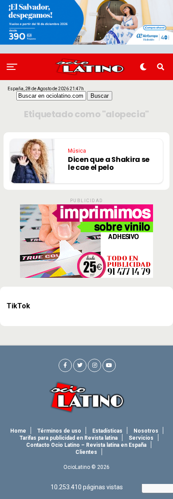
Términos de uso (59, 431)
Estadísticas (107, 431)
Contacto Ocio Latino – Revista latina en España (86, 445)
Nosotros (146, 431)
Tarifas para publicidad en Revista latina (69, 438)
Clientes (86, 452)
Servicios (141, 438)
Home (18, 431)
